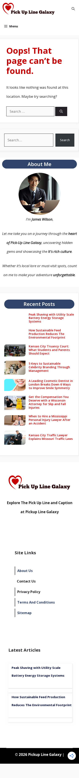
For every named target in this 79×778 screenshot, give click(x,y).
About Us (25, 570)
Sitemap (24, 613)
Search (65, 140)
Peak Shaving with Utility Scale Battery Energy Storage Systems (51, 318)
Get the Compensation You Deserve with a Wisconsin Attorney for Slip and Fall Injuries (49, 402)
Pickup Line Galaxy (42, 511)
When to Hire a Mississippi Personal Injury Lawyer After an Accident (49, 419)
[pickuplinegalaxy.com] (28, 8)
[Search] (61, 111)
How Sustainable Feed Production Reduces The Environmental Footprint (47, 333)
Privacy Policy (28, 591)
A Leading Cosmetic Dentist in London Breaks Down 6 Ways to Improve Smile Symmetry (51, 384)
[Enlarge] (55, 178)
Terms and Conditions (36, 602)
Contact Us (26, 581)
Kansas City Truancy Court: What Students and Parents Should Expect (49, 349)
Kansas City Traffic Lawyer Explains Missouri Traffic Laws (51, 437)
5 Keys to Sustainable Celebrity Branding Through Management (49, 367)
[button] (73, 8)
